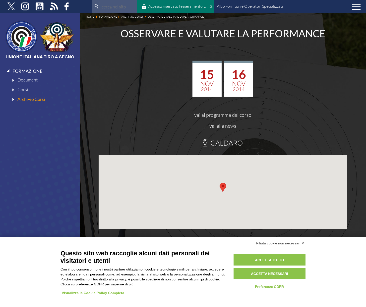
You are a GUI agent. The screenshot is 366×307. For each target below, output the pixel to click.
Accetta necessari (269, 274)
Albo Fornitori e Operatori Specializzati (250, 6)
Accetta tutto (269, 260)
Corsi (22, 89)
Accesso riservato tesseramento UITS (180, 6)
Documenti (28, 79)
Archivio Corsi (31, 99)
